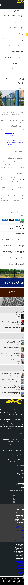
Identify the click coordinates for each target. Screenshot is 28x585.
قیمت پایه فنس (19, 547)
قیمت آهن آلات (19, 557)
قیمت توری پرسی (20, 506)
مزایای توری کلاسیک (9, 133)
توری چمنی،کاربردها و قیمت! (16, 63)
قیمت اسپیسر (19, 558)
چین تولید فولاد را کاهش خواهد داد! (11, 327)
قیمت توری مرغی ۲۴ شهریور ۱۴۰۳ (15, 22)
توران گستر (23, 207)
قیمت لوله (20, 554)
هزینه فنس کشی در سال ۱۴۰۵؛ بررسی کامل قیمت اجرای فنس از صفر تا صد (14, 257)
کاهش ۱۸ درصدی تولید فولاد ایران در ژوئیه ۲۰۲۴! (12, 57)
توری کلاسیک (24, 109)
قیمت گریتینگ (19, 552)
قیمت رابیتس (19, 548)
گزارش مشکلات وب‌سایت (19, 474)
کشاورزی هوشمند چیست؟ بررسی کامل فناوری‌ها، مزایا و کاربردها (14, 246)
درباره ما (23, 477)
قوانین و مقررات (21, 472)
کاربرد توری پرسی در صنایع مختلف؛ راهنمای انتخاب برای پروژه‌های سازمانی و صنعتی (14, 240)
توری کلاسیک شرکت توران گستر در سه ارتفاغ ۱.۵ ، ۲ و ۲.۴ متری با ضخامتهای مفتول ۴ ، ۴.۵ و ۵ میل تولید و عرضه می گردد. (17, 142)
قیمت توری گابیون (20, 516)
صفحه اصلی (22, 470)
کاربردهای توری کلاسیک (10, 135)
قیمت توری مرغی (20, 517)
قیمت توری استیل (20, 512)
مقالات (21, 73)
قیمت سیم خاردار (18, 544)
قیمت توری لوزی (20, 510)
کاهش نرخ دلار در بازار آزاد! (16, 68)
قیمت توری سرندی (20, 513)
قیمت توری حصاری (20, 505)
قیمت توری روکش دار (19, 520)
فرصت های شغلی (21, 473)
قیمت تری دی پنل (18, 551)
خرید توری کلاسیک (11, 212)
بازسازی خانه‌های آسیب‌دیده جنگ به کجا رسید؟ (14, 450)
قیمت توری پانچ (20, 522)
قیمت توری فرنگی (20, 515)
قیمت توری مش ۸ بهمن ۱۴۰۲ (16, 51)
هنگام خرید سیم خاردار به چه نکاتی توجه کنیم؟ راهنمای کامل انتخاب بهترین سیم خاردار (15, 263)
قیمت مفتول (20, 545)
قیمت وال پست (19, 555)
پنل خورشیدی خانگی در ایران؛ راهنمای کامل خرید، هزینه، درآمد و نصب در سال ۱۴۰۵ (14, 252)
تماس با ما (22, 476)
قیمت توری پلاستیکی (19, 519)
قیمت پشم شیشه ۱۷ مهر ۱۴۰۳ (16, 45)
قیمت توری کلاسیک (9, 137)
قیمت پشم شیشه (18, 550)
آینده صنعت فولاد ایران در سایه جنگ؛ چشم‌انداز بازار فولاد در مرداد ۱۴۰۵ (14, 460)
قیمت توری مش (20, 509)
